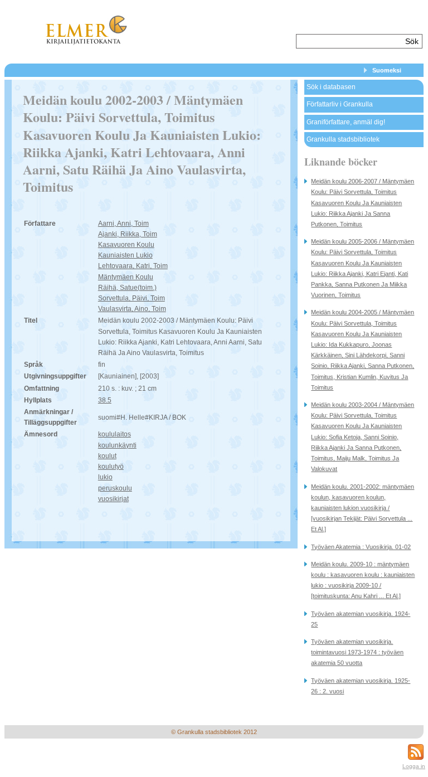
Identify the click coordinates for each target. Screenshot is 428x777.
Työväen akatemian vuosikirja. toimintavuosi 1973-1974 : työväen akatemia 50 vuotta (357, 652)
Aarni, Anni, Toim (123, 223)
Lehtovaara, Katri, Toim (133, 266)
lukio (105, 477)
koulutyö (111, 466)
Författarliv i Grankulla (340, 104)
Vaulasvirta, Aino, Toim (132, 309)
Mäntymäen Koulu (125, 277)
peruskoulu (115, 488)
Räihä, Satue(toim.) (127, 288)
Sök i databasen (331, 87)
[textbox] (349, 41)
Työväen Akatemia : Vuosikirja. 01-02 (361, 546)
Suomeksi (386, 70)
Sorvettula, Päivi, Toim (131, 298)
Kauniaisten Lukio (125, 255)
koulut (107, 456)
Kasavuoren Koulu (126, 245)
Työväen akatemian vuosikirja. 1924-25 (360, 619)
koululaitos (114, 434)
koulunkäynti (117, 445)
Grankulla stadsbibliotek (343, 139)
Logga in (413, 766)
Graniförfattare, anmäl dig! (346, 122)
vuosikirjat (113, 499)
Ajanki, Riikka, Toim (127, 234)
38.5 (104, 400)
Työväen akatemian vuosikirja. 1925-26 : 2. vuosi (360, 686)
